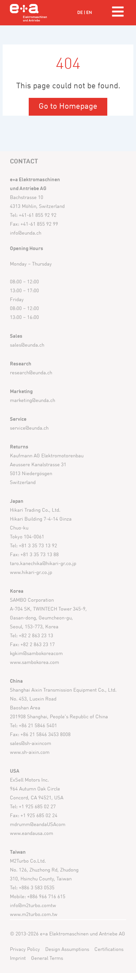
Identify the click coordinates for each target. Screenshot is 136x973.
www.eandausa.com (31, 833)
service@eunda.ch (29, 428)
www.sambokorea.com (34, 662)
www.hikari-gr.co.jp (31, 572)
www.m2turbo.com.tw (33, 914)
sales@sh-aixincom (30, 743)
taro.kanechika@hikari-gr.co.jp (43, 563)
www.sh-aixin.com (30, 752)
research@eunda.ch (31, 373)
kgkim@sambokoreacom (36, 653)
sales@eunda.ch (27, 345)
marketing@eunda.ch (32, 400)
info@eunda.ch (25, 233)
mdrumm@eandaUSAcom (37, 824)
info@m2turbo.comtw (33, 905)
